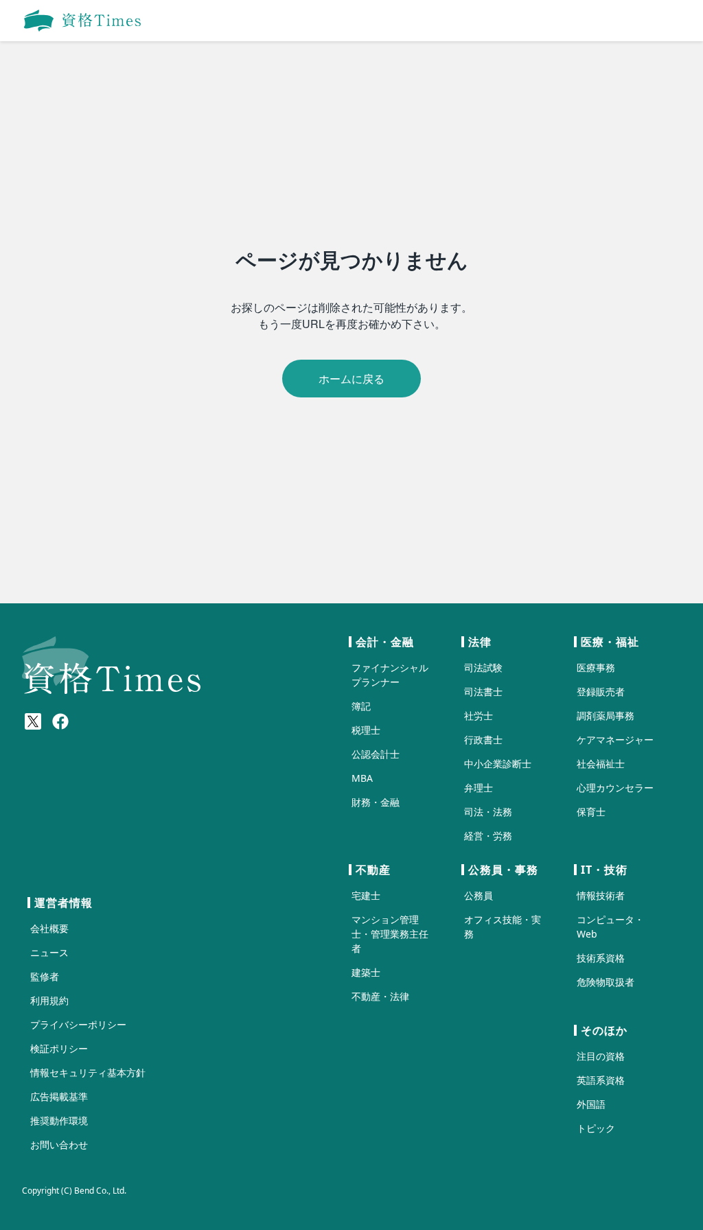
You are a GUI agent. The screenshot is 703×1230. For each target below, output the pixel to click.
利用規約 (49, 1000)
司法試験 (483, 667)
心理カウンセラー (615, 787)
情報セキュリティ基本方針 (88, 1072)
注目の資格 (601, 1056)
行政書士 (483, 739)
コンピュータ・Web (610, 926)
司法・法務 (488, 811)
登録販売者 (601, 691)
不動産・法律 (380, 996)
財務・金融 (376, 802)
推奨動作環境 (59, 1120)
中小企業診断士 (497, 763)
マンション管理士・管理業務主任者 (390, 934)
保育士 (591, 811)
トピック (596, 1128)
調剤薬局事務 (605, 715)
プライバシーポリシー (78, 1024)
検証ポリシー (59, 1048)
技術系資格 (601, 957)
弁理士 (478, 787)
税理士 (366, 729)
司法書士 (483, 691)
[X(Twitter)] (33, 721)
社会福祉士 (601, 763)
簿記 (361, 705)
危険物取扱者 (605, 981)
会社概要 (49, 928)
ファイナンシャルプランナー (390, 674)
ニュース (49, 952)
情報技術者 (601, 895)
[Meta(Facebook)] (60, 721)
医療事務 (596, 667)
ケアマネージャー (615, 739)
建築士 (366, 972)
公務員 (478, 895)
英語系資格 (601, 1080)
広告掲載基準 (59, 1096)
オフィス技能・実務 (502, 926)
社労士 (478, 715)
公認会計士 (376, 754)
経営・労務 (488, 835)
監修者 (44, 976)
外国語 (591, 1104)
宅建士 (366, 895)
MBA (362, 778)
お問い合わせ (59, 1144)
